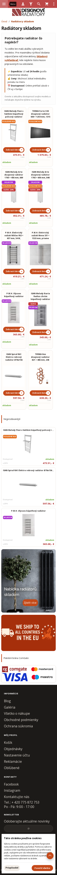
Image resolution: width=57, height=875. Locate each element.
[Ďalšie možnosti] (54, 4)
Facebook (11, 784)
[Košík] (47, 4)
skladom (6, 162)
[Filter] (31, 4)
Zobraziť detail (13, 149)
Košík (8, 742)
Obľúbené (11, 768)
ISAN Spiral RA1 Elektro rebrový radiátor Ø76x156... (28, 470)
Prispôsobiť (12, 867)
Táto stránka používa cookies (22, 838)
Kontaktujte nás (16, 797)
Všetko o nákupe (17, 713)
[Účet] (23, 4)
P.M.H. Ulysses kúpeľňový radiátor (28, 511)
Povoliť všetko (42, 868)
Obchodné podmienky (21, 720)
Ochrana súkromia (18, 726)
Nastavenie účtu (17, 755)
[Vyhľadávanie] (39, 4)
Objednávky (13, 749)
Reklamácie (13, 761)
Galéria (9, 707)
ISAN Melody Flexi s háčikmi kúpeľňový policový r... (28, 430)
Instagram (12, 790)
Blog (7, 701)
